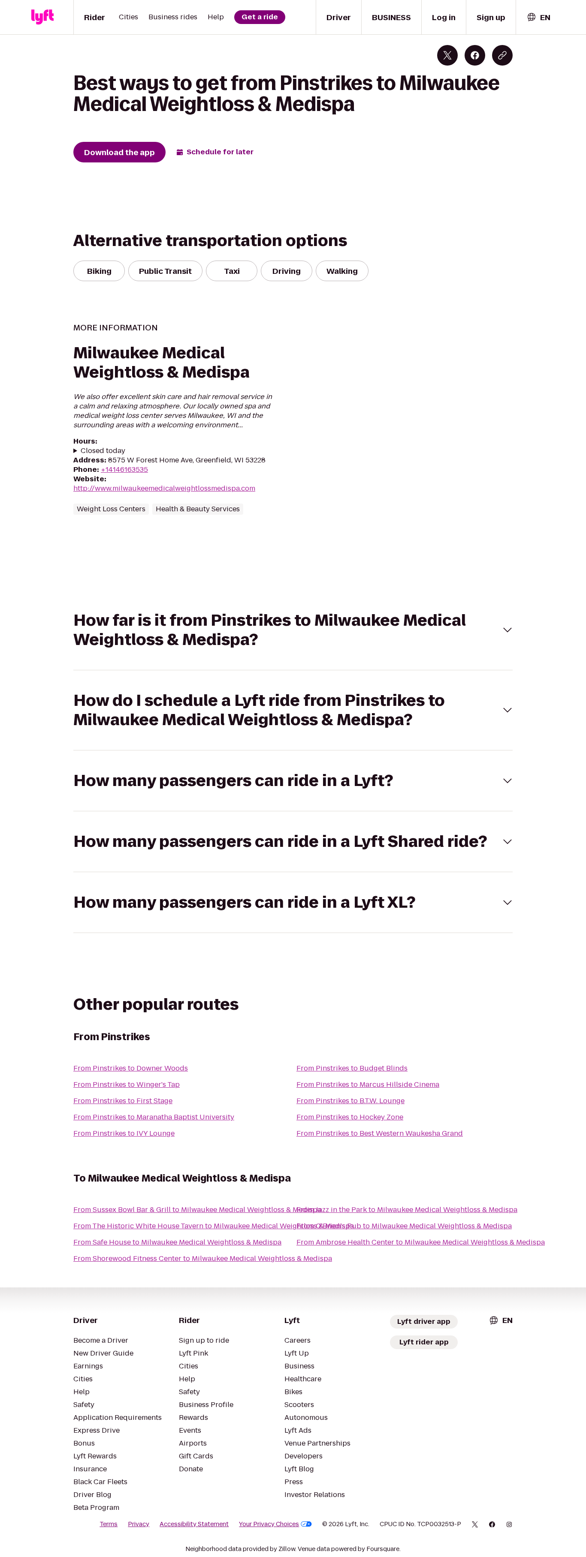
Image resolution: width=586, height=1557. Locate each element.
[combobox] (538, 17)
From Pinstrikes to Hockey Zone (349, 1117)
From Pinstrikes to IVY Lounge (124, 1133)
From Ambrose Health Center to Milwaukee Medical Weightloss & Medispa (420, 1242)
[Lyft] (42, 17)
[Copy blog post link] (502, 55)
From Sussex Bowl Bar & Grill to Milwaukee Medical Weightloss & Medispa (197, 1210)
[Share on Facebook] (475, 55)
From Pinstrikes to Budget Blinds (352, 1068)
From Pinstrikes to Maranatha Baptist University (153, 1117)
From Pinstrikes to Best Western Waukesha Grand (379, 1133)
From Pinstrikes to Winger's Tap (126, 1084)
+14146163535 (124, 469)
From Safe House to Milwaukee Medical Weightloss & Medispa (177, 1242)
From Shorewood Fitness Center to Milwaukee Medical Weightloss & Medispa (202, 1258)
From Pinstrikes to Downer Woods (130, 1068)
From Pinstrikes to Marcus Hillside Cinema (367, 1084)
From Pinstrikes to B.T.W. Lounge (350, 1101)
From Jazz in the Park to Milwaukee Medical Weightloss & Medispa (406, 1210)
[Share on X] (447, 55)
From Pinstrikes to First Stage (122, 1101)
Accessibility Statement (194, 1524)
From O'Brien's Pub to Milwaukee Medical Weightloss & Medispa (404, 1226)
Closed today (103, 451)
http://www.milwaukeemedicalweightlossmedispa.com (164, 488)
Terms (109, 1524)
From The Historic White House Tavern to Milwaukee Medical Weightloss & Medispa (213, 1226)
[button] (293, 630)
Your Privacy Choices (269, 1524)
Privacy (138, 1524)
